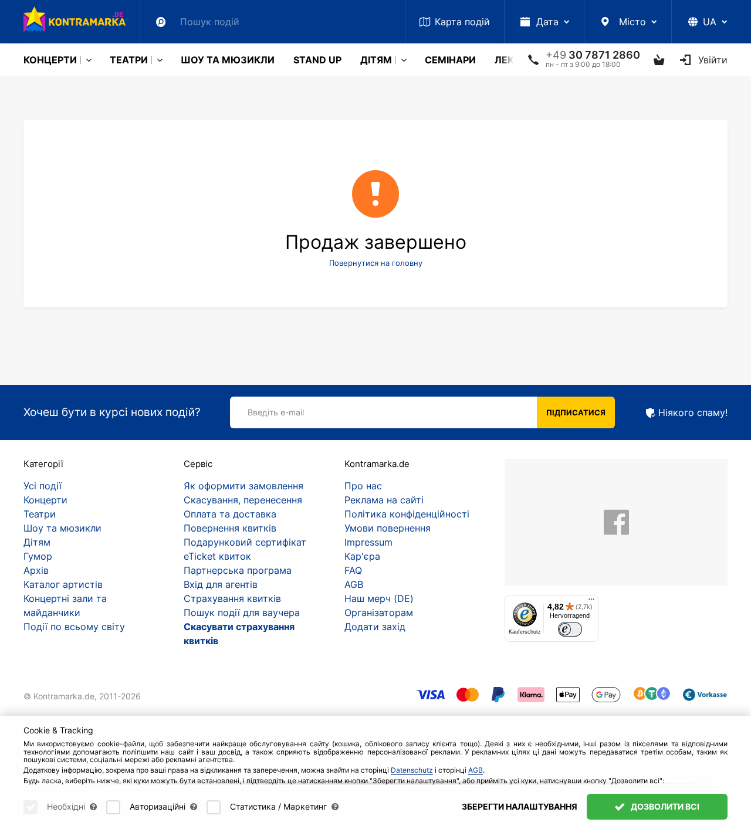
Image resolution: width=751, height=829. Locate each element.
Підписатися (575, 412)
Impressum (368, 542)
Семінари (450, 60)
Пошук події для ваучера (242, 612)
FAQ (353, 570)
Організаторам (378, 612)
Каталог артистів (63, 584)
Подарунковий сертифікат (245, 542)
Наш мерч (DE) (379, 598)
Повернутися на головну (375, 263)
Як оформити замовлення (243, 486)
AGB (353, 584)
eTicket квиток (217, 556)
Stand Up (317, 60)
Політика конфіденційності (406, 514)
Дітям (376, 60)
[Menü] (591, 602)
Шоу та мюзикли (228, 60)
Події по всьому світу (74, 626)
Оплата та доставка (230, 514)
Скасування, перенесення (243, 500)
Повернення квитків (230, 528)
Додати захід (374, 626)
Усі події (42, 486)
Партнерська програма (238, 570)
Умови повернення (387, 528)
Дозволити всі (664, 806)
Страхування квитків (232, 598)
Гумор (37, 556)
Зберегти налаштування (519, 806)
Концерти (50, 60)
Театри (129, 60)
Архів (36, 570)
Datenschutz (412, 770)
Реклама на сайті (384, 500)
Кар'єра (362, 556)
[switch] (570, 629)
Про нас (363, 486)
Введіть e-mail (276, 412)
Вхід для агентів (221, 584)
